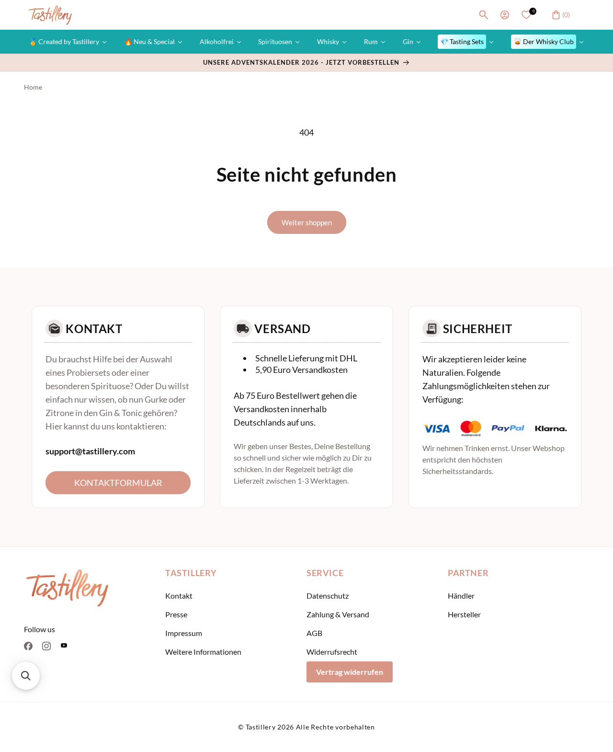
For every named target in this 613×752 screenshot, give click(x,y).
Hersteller (464, 614)
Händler (461, 595)
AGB (314, 632)
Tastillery (261, 727)
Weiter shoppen (307, 222)
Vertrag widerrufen (349, 671)
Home (33, 87)
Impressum (183, 632)
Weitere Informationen (203, 651)
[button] (483, 14)
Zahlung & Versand (337, 614)
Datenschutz (327, 595)
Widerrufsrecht (331, 651)
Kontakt (179, 595)
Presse (176, 614)
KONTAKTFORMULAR (118, 482)
